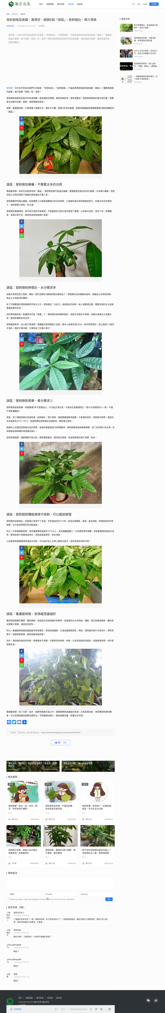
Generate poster (80, 1009)
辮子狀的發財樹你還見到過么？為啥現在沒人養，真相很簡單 (96, 851)
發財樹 (70, 4)
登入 (139, 4)
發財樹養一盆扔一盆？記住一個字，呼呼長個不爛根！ (22, 807)
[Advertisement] (60, 67)
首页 (41, 4)
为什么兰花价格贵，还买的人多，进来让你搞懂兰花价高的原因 (146, 53)
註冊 (145, 4)
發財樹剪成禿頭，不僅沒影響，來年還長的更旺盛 (59, 807)
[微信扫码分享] (101, 1009)
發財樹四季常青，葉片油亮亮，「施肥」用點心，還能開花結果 (146, 66)
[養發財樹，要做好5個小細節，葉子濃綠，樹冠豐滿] (60, 836)
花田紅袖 (10, 26)
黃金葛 (79, 4)
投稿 (154, 4)
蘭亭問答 (60, 4)
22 (48, 813)
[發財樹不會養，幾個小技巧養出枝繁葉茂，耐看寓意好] (23, 836)
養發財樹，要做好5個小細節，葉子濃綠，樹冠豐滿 (60, 851)
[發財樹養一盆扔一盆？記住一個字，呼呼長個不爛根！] (23, 791)
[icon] (148, 1000)
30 (85, 857)
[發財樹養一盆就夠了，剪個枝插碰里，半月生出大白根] (97, 791)
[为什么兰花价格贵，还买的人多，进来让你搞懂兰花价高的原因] (126, 51)
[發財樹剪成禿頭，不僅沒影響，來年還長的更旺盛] (60, 791)
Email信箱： (48, 896)
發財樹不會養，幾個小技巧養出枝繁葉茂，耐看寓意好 (22, 851)
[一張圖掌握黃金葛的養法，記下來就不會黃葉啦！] (126, 76)
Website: (84, 894)
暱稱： (12, 894)
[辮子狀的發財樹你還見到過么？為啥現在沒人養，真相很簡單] (97, 836)
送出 (109, 899)
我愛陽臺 (50, 4)
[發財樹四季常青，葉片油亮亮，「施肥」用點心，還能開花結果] (126, 63)
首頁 (8, 14)
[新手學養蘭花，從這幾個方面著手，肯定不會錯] (126, 25)
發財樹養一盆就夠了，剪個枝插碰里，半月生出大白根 (96, 807)
